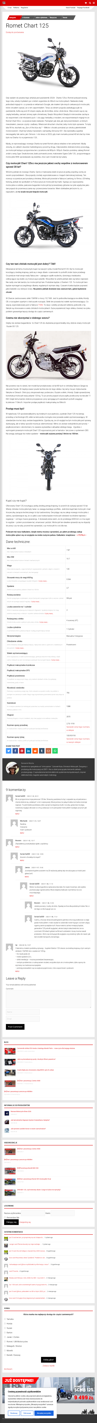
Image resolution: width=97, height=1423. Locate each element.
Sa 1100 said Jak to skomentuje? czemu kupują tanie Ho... (28, 1285)
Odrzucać (27, 1413)
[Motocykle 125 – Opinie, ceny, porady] (3, 3)
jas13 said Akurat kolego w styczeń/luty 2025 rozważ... (27, 1251)
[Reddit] (35, 751)
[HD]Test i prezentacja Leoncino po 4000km (18, 1091)
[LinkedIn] (28, 751)
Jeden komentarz (29, 1051)
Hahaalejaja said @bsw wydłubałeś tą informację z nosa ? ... (29, 1264)
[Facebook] (15, 751)
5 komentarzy (28, 1062)
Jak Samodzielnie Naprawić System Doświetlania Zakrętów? (30, 1120)
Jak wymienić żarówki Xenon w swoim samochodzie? (28, 1129)
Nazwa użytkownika (12, 1213)
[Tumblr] (41, 751)
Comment (9, 989)
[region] (31, 1403)
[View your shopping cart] (86, 3)
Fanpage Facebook (83, 8)
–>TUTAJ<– (81, 535)
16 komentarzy (28, 1083)
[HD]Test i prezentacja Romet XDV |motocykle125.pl (34, 1179)
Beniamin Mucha (27, 763)
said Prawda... (14, 1271)
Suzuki (9, 1328)
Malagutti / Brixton (14, 1346)
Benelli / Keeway (13, 1355)
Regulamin (24, 8)
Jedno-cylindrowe (41, 17)
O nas (10, 8)
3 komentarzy (28, 1073)
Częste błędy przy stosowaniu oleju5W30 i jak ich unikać (35, 1070)
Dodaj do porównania (15, 32)
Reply (17, 814)
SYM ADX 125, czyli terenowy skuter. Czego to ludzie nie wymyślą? (39, 1190)
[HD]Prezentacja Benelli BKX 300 (27, 1168)
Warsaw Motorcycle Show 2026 (21, 1111)
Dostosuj (13, 1413)
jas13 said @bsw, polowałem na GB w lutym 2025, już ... (28, 1291)
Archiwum (8, 1369)
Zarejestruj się (25, 1222)
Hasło (47, 1213)
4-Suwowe (25, 17)
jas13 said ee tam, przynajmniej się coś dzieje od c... (26, 1237)
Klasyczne (53, 17)
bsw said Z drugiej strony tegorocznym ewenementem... (27, 1298)
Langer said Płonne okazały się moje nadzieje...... (25, 1244)
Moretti (10, 1350)
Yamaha (10, 1319)
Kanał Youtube (70, 8)
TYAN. (41, 305)
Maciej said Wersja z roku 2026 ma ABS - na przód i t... (27, 1278)
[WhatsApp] (55, 751)
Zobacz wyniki (49, 1366)
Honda (9, 1324)
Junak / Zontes (13, 1337)
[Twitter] (8, 751)
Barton (9, 1332)
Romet (65, 17)
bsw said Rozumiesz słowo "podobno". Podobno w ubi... (27, 1258)
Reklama (16, 8)
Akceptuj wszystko (44, 1413)
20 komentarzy (15, 1094)
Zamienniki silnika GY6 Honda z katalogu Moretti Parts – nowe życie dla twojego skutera (46, 1048)
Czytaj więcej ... (43, 581)
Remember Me (12, 1217)
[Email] (48, 751)
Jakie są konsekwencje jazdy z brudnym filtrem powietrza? (36, 1059)
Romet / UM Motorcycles (17, 1341)
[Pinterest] (22, 751)
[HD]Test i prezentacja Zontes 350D (28, 1081)
